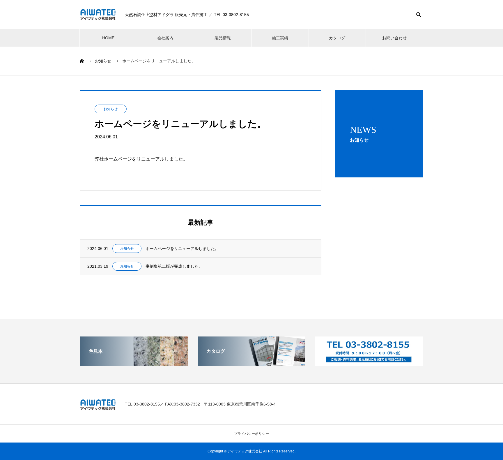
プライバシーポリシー (251, 434)
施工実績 (280, 38)
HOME (108, 38)
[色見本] (134, 363)
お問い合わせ (394, 38)
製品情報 (223, 38)
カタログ (337, 38)
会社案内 (165, 38)
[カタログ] (251, 363)
